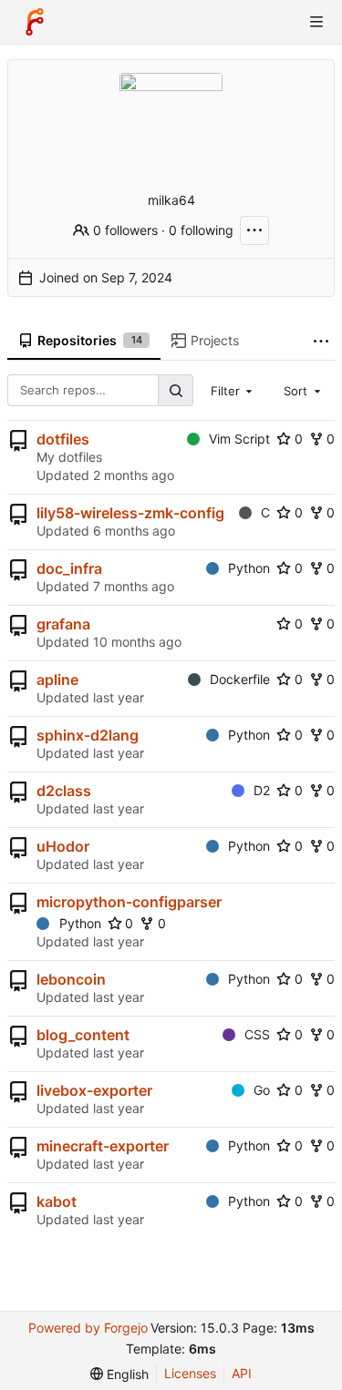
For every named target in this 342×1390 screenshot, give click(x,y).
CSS (257, 1034)
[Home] (34, 21)
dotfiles (62, 439)
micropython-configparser (129, 902)
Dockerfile (240, 679)
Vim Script (239, 438)
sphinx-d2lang (87, 735)
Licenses (190, 1373)
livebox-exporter (94, 1090)
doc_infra (69, 568)
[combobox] (233, 389)
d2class (63, 791)
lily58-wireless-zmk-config (130, 513)
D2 (262, 790)
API (242, 1373)
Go (262, 1090)
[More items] (321, 341)
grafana (63, 624)
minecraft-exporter (102, 1146)
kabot (56, 1201)
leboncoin (71, 979)
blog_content (83, 1035)
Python (249, 568)
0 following (201, 230)
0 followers (125, 230)
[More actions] (254, 230)
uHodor (62, 846)
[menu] (119, 1374)
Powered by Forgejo (88, 1327)
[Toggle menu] (316, 21)
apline (57, 679)
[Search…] (175, 390)
